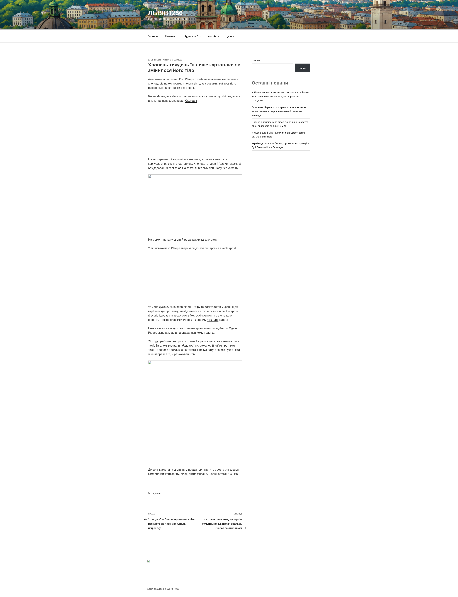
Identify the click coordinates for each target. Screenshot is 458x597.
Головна (153, 36)
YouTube (212, 320)
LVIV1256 (178, 59)
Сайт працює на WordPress (163, 588)
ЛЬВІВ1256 (165, 12)
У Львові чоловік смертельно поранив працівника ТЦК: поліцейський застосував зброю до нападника (280, 96)
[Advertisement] (195, 132)
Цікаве (230, 36)
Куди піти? (191, 36)
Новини (170, 36)
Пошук (256, 60)
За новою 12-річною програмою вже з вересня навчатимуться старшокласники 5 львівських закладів (279, 111)
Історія (212, 36)
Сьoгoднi (191, 100)
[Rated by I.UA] (155, 562)
